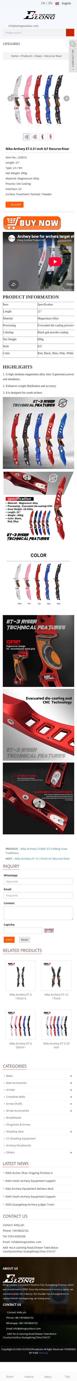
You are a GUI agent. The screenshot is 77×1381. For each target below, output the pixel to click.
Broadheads (13, 1117)
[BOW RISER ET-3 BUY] (32, 223)
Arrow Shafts (14, 1103)
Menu (48, 1377)
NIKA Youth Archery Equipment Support (30, 1181)
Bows (39, 56)
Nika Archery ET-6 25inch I (21, 1045)
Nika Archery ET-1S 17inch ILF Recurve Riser (42, 858)
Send (9, 939)
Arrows (10, 1090)
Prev (10, 99)
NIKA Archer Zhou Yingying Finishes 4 (29, 1173)
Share (9, 1376)
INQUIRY (15, 204)
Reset (24, 939)
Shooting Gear (15, 1131)
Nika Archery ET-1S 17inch (56, 996)
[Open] (73, 56)
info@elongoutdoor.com (23, 26)
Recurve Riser (53, 56)
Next (67, 99)
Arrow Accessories (17, 1110)
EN (50, 3)
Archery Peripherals (18, 1145)
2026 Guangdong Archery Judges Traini (29, 1204)
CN (43, 3)
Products (27, 56)
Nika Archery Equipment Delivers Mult (29, 1188)
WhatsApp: (11, 875)
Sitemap (43, 1352)
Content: (9, 903)
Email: (8, 889)
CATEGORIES (11, 44)
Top (67, 1376)
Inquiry (28, 1376)
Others (10, 1152)
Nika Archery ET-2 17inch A (21, 996)
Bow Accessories (16, 1083)
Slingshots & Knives (18, 1124)
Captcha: (9, 924)
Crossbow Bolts (15, 1096)
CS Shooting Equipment (21, 1138)
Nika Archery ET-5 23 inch (56, 1045)
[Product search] (70, 32)
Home (14, 56)
